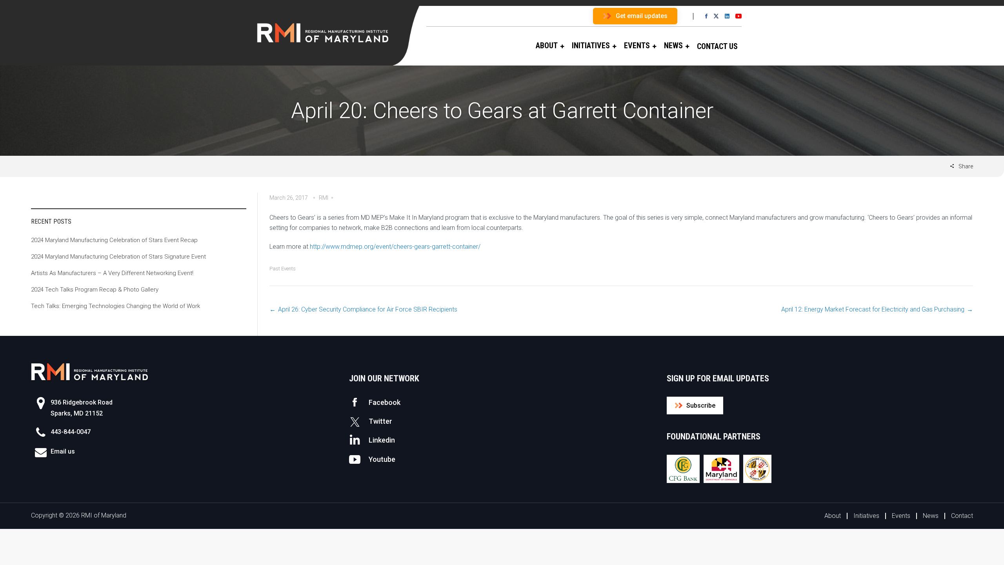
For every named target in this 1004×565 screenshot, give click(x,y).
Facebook (384, 402)
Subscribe (700, 405)
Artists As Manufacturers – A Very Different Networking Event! (112, 273)
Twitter (380, 421)
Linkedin (382, 440)
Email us (63, 451)
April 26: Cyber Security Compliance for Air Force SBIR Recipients (367, 309)
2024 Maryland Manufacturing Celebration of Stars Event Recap (114, 240)
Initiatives (866, 515)
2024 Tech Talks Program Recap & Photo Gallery (94, 289)
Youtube (382, 459)
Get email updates (642, 16)
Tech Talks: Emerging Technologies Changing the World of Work (115, 306)
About (832, 515)
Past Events (282, 269)
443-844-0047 (71, 432)
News (931, 515)
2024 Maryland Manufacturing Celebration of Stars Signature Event (118, 256)
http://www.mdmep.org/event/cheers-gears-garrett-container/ (395, 246)
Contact (962, 515)
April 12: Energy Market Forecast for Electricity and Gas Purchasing (872, 309)
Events (901, 515)
